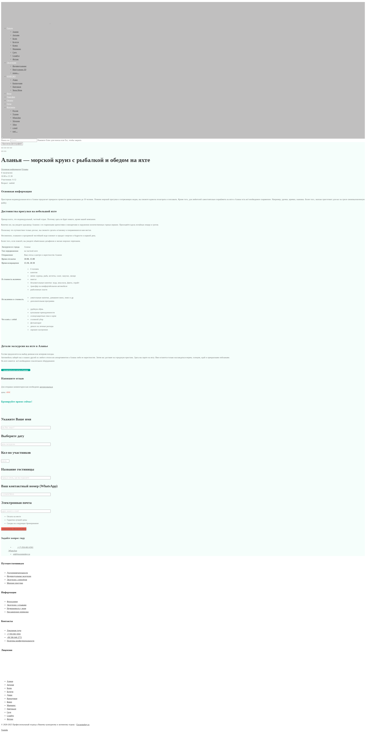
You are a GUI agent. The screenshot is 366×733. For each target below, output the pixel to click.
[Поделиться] (5, 147)
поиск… (16, 73)
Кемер (15, 45)
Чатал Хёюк (17, 90)
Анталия (16, 35)
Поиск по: (5, 140)
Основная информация (11, 169)
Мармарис (17, 49)
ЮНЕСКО (11, 76)
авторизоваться (46, 387)
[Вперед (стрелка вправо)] (5, 151)
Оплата (10, 100)
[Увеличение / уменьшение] (11, 147)
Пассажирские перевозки (18, 612)
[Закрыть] (2, 147)
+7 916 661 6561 (14, 634)
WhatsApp (17, 118)
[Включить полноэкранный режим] (8, 147)
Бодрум (16, 42)
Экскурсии (11, 63)
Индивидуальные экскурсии (19, 576)
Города (10, 28)
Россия (15, 111)
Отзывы (24, 169)
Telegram (16, 121)
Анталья (10, 685)
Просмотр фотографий (12, 144)
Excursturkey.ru (82, 725)
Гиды (9, 104)
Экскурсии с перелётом (17, 580)
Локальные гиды (14, 630)
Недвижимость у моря (16, 608)
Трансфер (11, 97)
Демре (15, 80)
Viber (15, 124)
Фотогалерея (12, 602)
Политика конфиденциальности (20, 641)
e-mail (15, 128)
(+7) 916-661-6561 (25, 547)
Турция (15, 114)
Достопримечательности (17, 573)
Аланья (10, 681)
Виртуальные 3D (19, 69)
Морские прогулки (15, 583)
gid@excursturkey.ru (21, 554)
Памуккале (17, 87)
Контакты (11, 107)
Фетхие (16, 59)
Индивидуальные (19, 66)
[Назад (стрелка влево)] (2, 151)
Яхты (9, 94)
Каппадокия (17, 83)
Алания (15, 32)
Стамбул (16, 56)
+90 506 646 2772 (14, 637)
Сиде (15, 52)
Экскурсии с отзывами (16, 605)
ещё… (15, 131)
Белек (15, 39)
